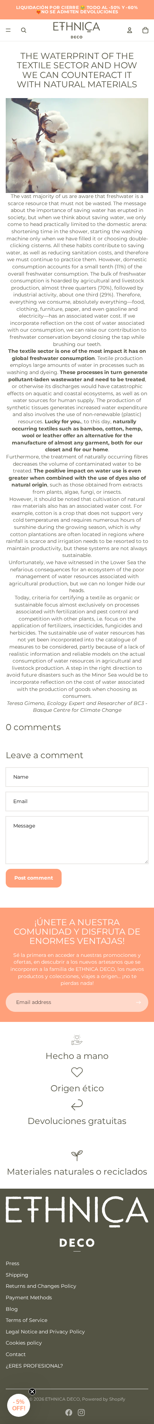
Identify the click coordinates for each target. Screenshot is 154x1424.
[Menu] (8, 30)
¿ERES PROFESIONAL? (34, 1366)
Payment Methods (29, 1297)
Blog (12, 1309)
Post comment (33, 878)
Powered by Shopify (103, 1399)
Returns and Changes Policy (41, 1286)
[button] (18, 1405)
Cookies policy (24, 1343)
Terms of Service (26, 1320)
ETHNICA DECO (62, 1399)
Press (12, 1263)
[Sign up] (138, 1002)
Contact (16, 1354)
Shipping (17, 1275)
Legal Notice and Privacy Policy (45, 1331)
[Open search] (24, 30)
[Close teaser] (32, 1391)
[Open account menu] (130, 30)
